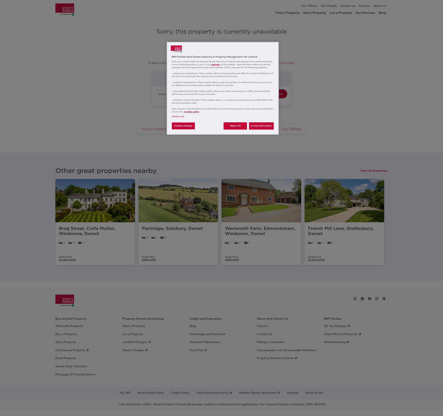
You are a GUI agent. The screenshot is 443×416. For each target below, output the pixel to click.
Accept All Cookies (261, 126)
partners (215, 64)
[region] (222, 88)
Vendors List (178, 116)
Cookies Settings (183, 126)
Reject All (235, 126)
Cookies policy (191, 112)
